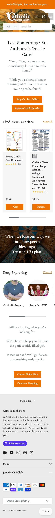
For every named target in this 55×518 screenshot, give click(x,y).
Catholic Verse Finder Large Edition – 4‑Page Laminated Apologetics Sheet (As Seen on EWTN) (40, 175)
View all (47, 121)
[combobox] (27, 26)
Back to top (26, 400)
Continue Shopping (27, 383)
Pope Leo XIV (38, 305)
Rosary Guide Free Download (14, 158)
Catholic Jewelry (13, 305)
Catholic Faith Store (17, 510)
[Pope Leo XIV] (38, 290)
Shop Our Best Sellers (27, 99)
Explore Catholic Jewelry (27, 108)
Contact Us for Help (27, 374)
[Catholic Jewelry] (13, 290)
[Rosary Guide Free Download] (14, 140)
